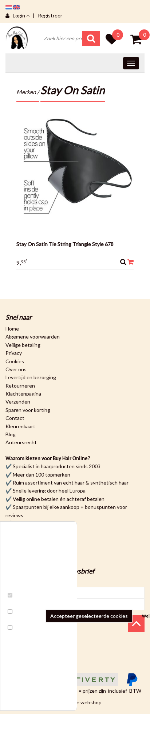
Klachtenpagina (23, 393)
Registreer (50, 15)
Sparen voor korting (27, 410)
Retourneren (20, 385)
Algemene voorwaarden (32, 336)
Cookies (14, 361)
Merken (26, 91)
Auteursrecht (21, 442)
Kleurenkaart (20, 426)
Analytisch (21, 620)
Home (12, 328)
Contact (14, 418)
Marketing (21, 636)
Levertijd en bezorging (30, 377)
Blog (10, 434)
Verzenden (17, 401)
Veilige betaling (22, 345)
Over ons (16, 369)
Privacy (13, 353)
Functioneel (22, 603)
